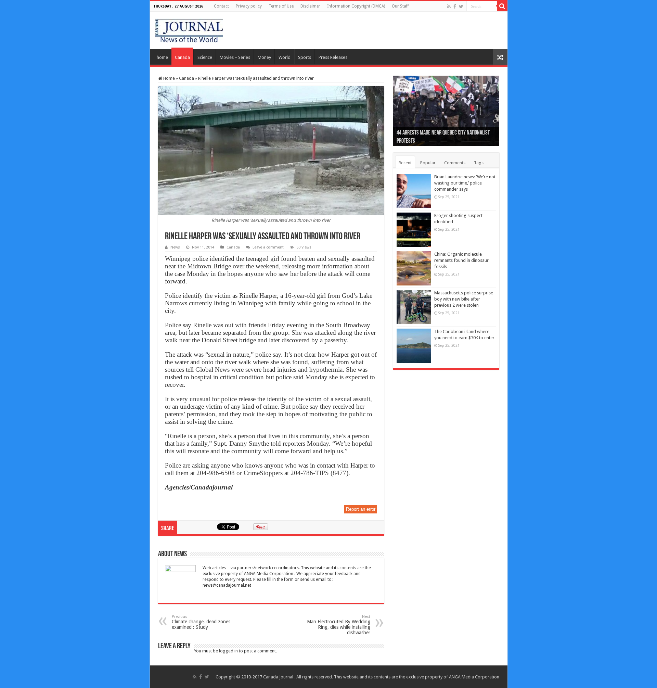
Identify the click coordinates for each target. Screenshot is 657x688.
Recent (405, 162)
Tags (479, 162)
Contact (221, 6)
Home (168, 78)
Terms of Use (281, 6)
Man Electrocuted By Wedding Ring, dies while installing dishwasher (338, 624)
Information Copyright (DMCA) (356, 6)
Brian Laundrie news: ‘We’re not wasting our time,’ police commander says (464, 183)
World (285, 57)
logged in (228, 650)
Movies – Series (235, 57)
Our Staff (400, 6)
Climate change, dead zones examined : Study (201, 622)
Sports (304, 57)
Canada (182, 57)
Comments (454, 162)
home (162, 57)
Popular (428, 162)
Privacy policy (249, 6)
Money (264, 57)
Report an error (360, 509)
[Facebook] (455, 6)
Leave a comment (268, 247)
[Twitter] (461, 6)
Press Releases (333, 57)
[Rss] (448, 6)
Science (204, 57)
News (175, 247)
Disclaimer (310, 6)
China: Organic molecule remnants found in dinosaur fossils (461, 260)
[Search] (502, 6)
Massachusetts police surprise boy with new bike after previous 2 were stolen (463, 299)
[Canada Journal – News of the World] (189, 29)
